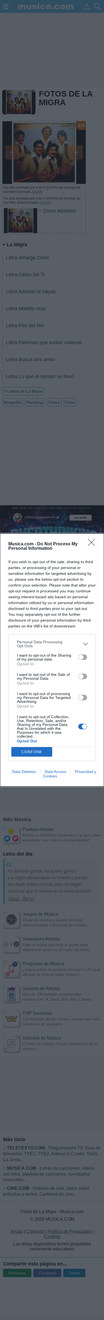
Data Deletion (24, 771)
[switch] (82, 657)
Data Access (55, 771)
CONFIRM (31, 752)
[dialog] (52, 660)
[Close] (93, 544)
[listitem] (52, 644)
